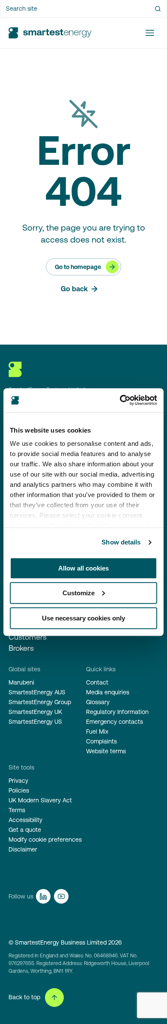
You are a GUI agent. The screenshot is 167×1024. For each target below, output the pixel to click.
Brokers (21, 648)
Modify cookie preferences (45, 839)
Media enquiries (107, 692)
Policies (19, 790)
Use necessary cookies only (83, 618)
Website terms (106, 751)
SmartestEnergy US (35, 721)
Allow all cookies (83, 568)
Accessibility (25, 819)
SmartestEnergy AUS (37, 692)
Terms (17, 810)
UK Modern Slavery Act (40, 800)
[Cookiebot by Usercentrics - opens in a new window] (120, 400)
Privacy (18, 780)
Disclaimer (23, 849)
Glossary (98, 702)
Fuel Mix (97, 731)
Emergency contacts (114, 721)
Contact (97, 682)
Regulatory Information (117, 711)
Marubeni (21, 682)
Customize (79, 593)
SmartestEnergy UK (35, 711)
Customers (28, 636)
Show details (120, 542)
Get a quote (25, 829)
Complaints (101, 741)
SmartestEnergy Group (40, 702)
